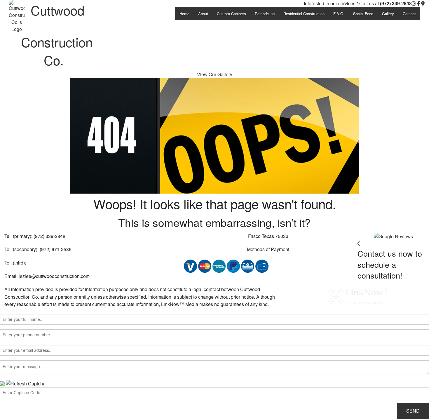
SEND (413, 410)
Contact (409, 13)
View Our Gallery (214, 74)
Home (184, 13)
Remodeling (265, 13)
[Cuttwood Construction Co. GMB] (393, 235)
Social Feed (363, 13)
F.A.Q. (338, 13)
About (203, 13)
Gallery (388, 13)
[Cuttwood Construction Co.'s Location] (423, 3)
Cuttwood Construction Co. (57, 35)
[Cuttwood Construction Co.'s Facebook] (418, 3)
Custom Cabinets (231, 13)
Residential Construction (304, 13)
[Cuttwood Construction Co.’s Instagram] (414, 3)
